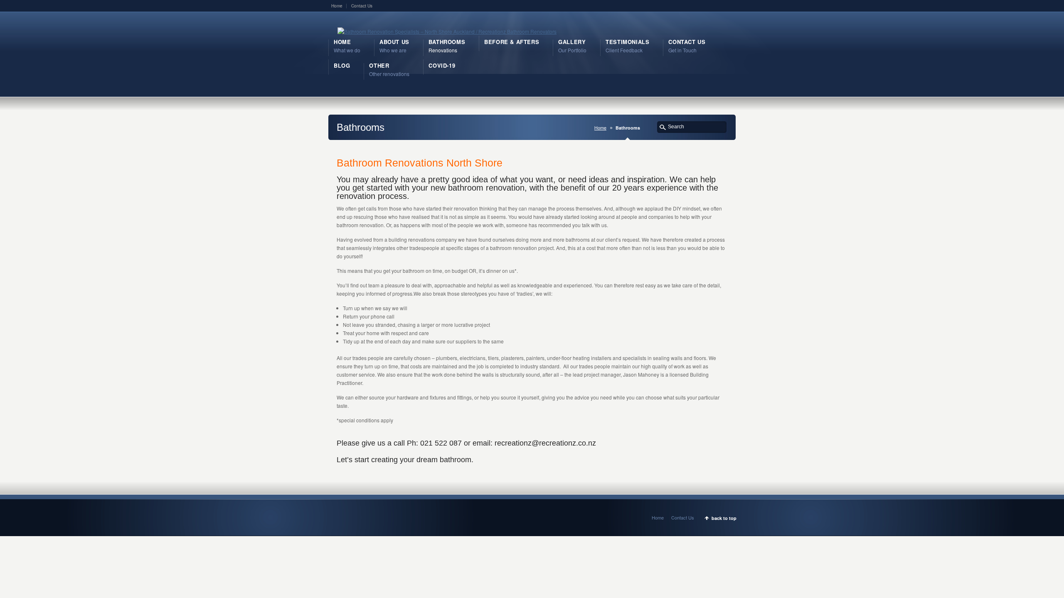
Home (336, 6)
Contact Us (361, 6)
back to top (724, 518)
